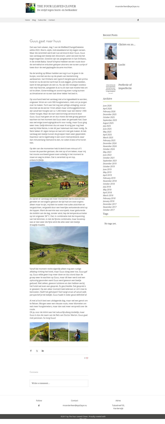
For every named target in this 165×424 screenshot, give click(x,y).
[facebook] (138, 20)
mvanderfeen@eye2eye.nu (127, 6)
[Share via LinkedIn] (43, 351)
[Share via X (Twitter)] (37, 351)
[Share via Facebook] (31, 351)
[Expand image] (39, 331)
